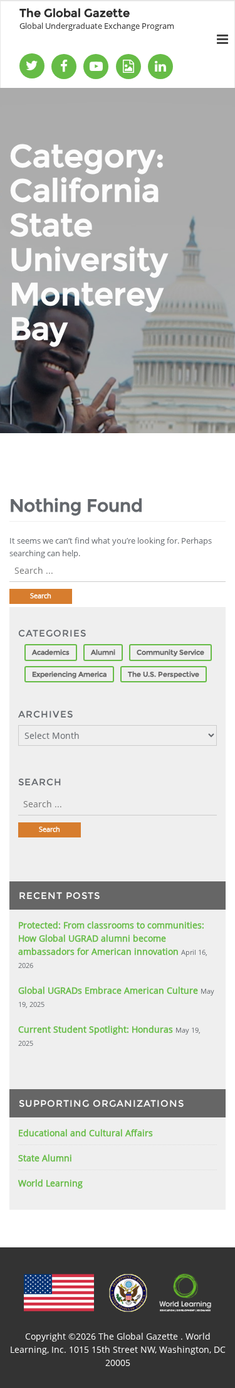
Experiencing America (69, 674)
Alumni (103, 652)
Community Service (170, 652)
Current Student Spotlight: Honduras (95, 1029)
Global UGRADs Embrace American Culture (108, 990)
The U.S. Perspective (163, 674)
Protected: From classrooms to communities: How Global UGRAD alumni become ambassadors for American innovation (111, 938)
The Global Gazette (139, 1336)
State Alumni (45, 1158)
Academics (51, 652)
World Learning (50, 1183)
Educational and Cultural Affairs (85, 1133)
